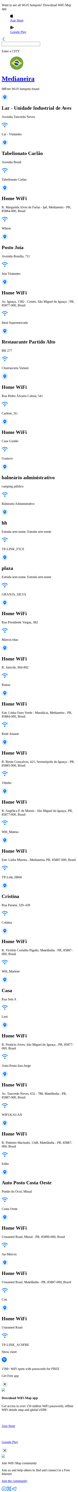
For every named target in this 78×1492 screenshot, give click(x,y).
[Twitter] (9, 1490)
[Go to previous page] (3, 40)
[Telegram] (14, 1490)
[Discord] (4, 1490)
